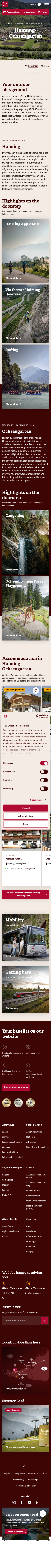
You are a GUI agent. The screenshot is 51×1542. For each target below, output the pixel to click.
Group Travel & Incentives (37, 1147)
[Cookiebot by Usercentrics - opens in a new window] (36, 716)
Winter (5, 1132)
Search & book (34, 1124)
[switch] (44, 772)
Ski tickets (30, 1137)
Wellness (6, 1147)
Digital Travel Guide (10, 1231)
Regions (5, 1175)
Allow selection (25, 816)
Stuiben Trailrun (33, 1190)
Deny (25, 824)
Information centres (35, 1236)
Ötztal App (30, 1241)
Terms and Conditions (37, 1473)
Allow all (25, 808)
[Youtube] (29, 1502)
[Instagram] (14, 1502)
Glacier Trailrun (33, 1195)
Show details (36, 800)
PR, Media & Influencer (25, 1486)
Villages (20, 23)
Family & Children (10, 1152)
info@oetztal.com (33, 1293)
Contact (29, 1226)
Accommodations (34, 1132)
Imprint (7, 1473)
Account (6, 1236)
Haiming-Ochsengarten (34, 23)
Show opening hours (26, 868)
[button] (25, 1466)
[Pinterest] (37, 1502)
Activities (8, 1124)
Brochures (30, 1246)
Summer (5, 1137)
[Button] (44, 1320)
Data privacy (19, 1473)
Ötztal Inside (9, 1219)
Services (31, 1219)
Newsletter (31, 1231)
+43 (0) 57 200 (8, 1293)
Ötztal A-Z (6, 1195)
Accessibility (18, 1479)
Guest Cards (7, 1226)
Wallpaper (30, 1251)
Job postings (32, 1479)
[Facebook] (21, 1502)
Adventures (31, 1142)
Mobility (5, 1185)
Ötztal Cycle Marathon (36, 1201)
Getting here (7, 1180)
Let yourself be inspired (12, 1157)
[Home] (9, 23)
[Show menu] (46, 4)
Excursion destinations (12, 1142)
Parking (5, 1190)
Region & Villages (12, 1167)
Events (30, 1167)
